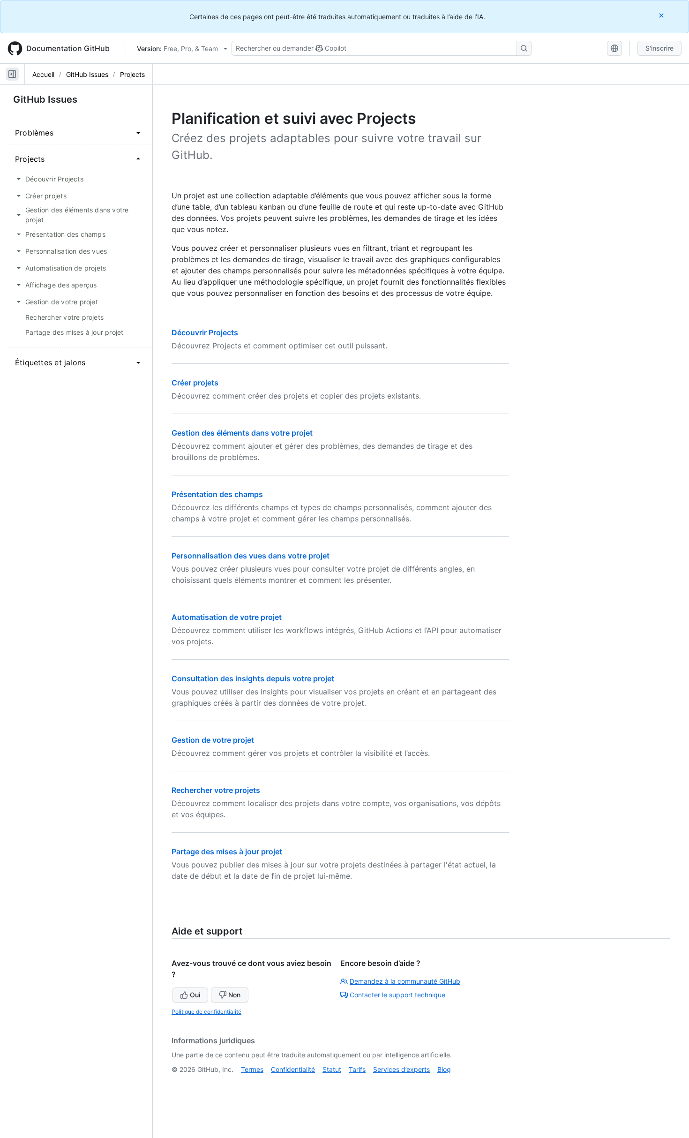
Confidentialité (293, 1069)
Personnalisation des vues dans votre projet (251, 555)
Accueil (43, 74)
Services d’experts (401, 1069)
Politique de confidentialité (206, 1011)
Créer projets (195, 382)
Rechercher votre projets (216, 790)
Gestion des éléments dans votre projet (242, 432)
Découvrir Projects (205, 332)
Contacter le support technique (397, 995)
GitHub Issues (87, 74)
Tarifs (357, 1069)
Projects (132, 74)
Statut (331, 1069)
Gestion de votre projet (213, 740)
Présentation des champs (217, 494)
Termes (252, 1069)
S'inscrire (659, 48)
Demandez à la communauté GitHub (405, 981)
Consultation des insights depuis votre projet (253, 678)
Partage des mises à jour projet (227, 851)
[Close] (662, 15)
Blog (444, 1069)
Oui (195, 995)
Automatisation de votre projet (227, 617)
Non (234, 995)
